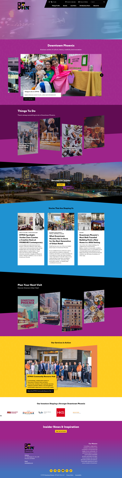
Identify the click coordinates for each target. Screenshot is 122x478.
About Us (96, 5)
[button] (20, 75)
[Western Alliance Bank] (8, 412)
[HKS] (25, 412)
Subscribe (60, 184)
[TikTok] (70, 470)
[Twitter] (67, 470)
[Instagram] (51, 470)
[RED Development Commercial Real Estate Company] (89, 412)
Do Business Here (85, 5)
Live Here (73, 5)
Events (65, 5)
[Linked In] (59, 470)
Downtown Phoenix (49, 475)
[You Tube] (63, 470)
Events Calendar (71, 2)
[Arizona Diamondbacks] (105, 412)
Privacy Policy (70, 475)
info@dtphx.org (29, 463)
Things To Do (56, 5)
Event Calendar (29, 99)
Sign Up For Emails (61, 431)
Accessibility (78, 475)
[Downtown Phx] (30, 448)
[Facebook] (55, 470)
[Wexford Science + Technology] (41, 412)
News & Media (84, 2)
